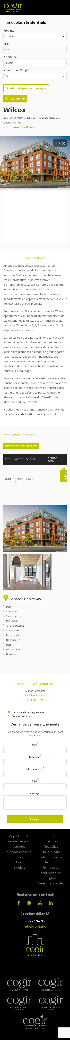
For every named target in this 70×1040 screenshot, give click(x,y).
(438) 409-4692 (35, 699)
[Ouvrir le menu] (62, 6)
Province (8, 30)
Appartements (19, 836)
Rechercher (17, 98)
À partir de (10, 57)
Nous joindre (51, 852)
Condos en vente (19, 852)
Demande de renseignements (21, 445)
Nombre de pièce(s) (15, 70)
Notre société (50, 836)
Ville (6, 44)
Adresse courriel (35, 769)
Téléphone (35, 756)
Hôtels (19, 862)
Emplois (19, 867)
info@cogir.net (35, 926)
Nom (35, 744)
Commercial (19, 857)
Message (35, 793)
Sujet (35, 781)
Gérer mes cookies (51, 883)
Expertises (51, 841)
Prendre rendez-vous (23, 716)
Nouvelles (51, 846)
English (51, 878)
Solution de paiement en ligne (26, 88)
